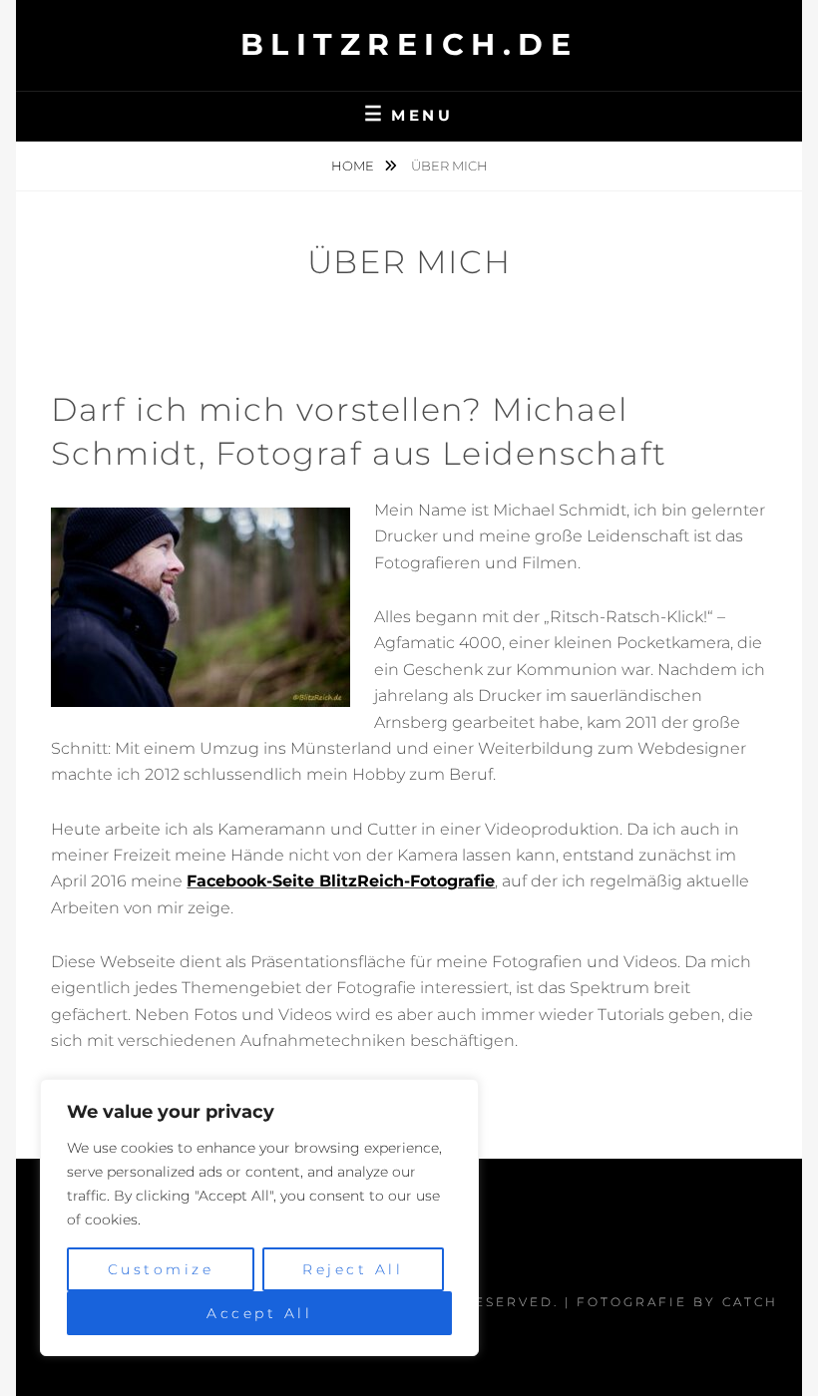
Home (354, 166)
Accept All (259, 1313)
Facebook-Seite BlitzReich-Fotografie (341, 881)
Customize (161, 1269)
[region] (259, 1217)
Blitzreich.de (409, 44)
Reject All (352, 1269)
